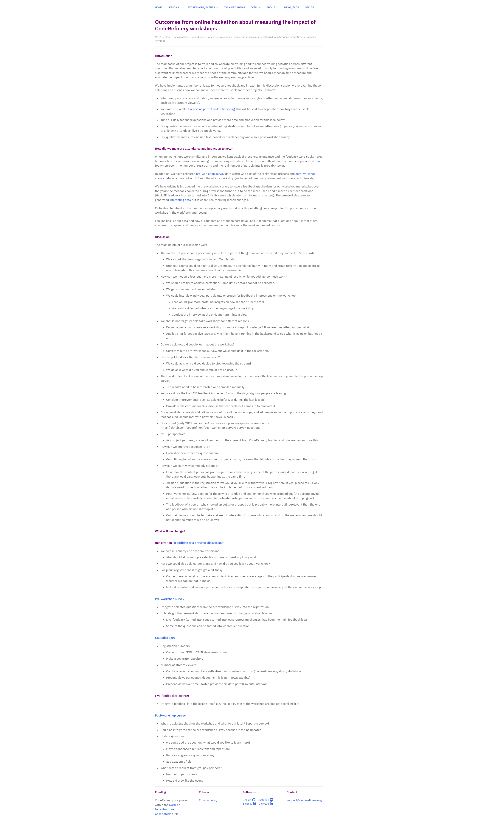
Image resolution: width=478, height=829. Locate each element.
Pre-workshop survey (169, 599)
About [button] (270, 7)
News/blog (291, 7)
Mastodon (263, 800)
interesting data (180, 200)
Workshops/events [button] (201, 7)
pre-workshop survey (210, 174)
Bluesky (247, 803)
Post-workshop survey (170, 715)
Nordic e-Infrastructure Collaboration (168, 809)
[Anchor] (174, 55)
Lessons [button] (173, 7)
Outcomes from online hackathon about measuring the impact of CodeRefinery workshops (235, 25)
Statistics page (165, 637)
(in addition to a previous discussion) (198, 543)
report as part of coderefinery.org (212, 109)
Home (158, 7)
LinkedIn (263, 803)
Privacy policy (208, 800)
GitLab (309, 7)
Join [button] (254, 7)
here (318, 161)
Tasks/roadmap (234, 7)
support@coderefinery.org (304, 800)
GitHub (247, 800)
